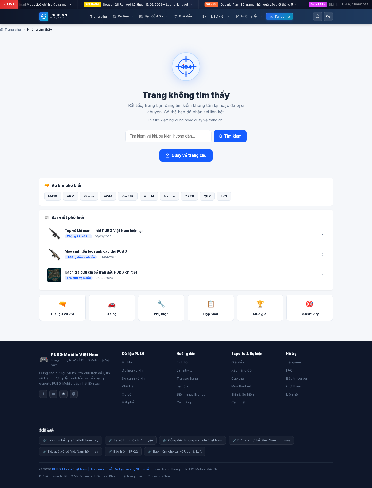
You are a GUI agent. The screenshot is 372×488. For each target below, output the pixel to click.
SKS (223, 196)
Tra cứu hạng (187, 378)
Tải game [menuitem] (282, 16)
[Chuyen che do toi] (328, 16)
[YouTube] (53, 394)
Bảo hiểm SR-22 (125, 451)
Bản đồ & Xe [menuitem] (153, 16)
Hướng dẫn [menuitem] (250, 16)
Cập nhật (238, 402)
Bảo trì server (296, 378)
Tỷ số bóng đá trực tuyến (133, 440)
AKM (70, 196)
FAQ (289, 370)
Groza (89, 196)
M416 (52, 196)
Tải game (293, 362)
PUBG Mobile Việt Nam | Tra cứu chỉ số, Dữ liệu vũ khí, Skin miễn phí (104, 469)
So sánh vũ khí (133, 378)
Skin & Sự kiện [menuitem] (213, 16)
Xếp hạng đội (241, 370)
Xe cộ (126, 394)
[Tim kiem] (317, 16)
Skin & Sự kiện (242, 394)
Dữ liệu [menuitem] (123, 16)
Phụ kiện (129, 386)
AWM (108, 196)
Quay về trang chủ (189, 155)
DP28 (189, 196)
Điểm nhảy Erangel (191, 394)
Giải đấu (237, 362)
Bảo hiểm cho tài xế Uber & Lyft (177, 451)
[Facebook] (43, 394)
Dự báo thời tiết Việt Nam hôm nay (263, 440)
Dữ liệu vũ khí (132, 370)
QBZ (207, 196)
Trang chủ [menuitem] (98, 16)
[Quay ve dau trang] (362, 468)
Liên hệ (292, 394)
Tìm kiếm (233, 136)
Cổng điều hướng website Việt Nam (195, 440)
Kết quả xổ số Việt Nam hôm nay (73, 451)
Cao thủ (237, 378)
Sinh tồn (183, 362)
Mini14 (148, 196)
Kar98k (128, 196)
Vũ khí (127, 362)
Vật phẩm (129, 402)
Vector (169, 196)
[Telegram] (74, 394)
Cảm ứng (184, 402)
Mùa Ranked (241, 386)
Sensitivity (184, 370)
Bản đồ (182, 386)
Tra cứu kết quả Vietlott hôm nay (73, 440)
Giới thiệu (293, 386)
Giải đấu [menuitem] (185, 16)
